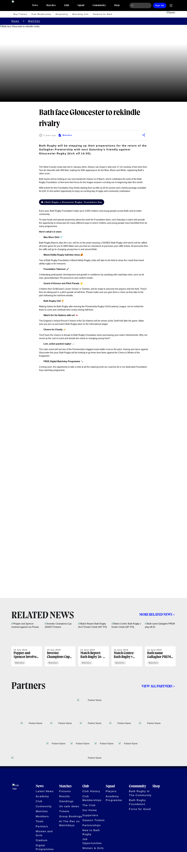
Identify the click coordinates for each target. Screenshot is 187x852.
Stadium (42, 840)
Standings (66, 801)
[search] (133, 5)
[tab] (35, 5)
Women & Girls (93, 848)
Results (64, 796)
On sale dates (69, 806)
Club (39, 801)
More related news (155, 614)
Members (42, 816)
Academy (42, 796)
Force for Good (140, 809)
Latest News (45, 791)
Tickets (64, 811)
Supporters (90, 815)
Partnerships (91, 825)
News (15, 21)
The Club (89, 805)
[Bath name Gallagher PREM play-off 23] (160, 644)
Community (44, 806)
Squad (110, 786)
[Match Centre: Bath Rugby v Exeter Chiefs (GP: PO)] (127, 644)
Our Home (89, 810)
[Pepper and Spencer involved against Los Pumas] (26, 644)
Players (111, 791)
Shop (156, 786)
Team (40, 821)
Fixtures (65, 791)
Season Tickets (93, 820)
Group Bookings (70, 816)
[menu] (171, 5)
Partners (42, 826)
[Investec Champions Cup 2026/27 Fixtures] (60, 644)
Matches (34, 21)
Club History (91, 791)
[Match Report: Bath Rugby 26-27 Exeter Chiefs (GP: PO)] (93, 644)
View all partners (157, 686)
